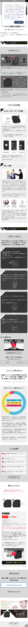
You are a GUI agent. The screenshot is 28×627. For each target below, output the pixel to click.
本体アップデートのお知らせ (14, 357)
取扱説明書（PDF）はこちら (14, 352)
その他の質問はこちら (14, 477)
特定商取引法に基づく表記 (14, 591)
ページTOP (26, 626)
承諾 (19, 22)
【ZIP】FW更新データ (20, 362)
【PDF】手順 (7, 362)
